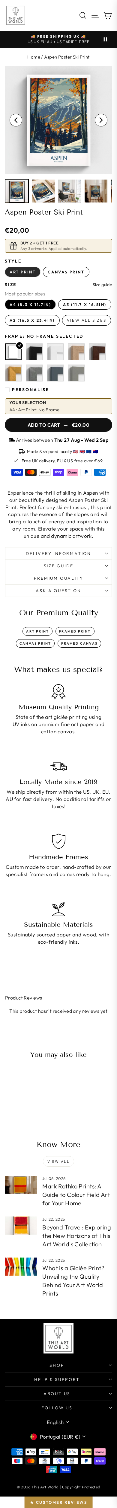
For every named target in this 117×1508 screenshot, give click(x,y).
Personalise (30, 389)
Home (33, 57)
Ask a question (58, 590)
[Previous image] (16, 120)
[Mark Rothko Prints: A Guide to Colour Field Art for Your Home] (21, 1185)
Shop (57, 1365)
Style (13, 261)
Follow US (57, 1408)
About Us (57, 1393)
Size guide (102, 284)
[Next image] (101, 120)
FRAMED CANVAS (79, 643)
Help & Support (57, 1379)
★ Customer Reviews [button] (58, 1502)
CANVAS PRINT (35, 643)
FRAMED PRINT (75, 631)
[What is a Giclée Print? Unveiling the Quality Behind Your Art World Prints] (21, 1267)
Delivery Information (58, 553)
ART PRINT (37, 631)
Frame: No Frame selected (44, 336)
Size (10, 284)
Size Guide (59, 566)
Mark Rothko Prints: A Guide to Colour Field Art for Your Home (76, 1194)
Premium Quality (58, 578)
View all (58, 1161)
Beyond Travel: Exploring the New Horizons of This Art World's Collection (76, 1235)
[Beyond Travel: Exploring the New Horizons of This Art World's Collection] (21, 1225)
